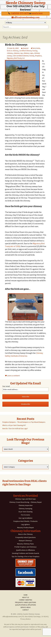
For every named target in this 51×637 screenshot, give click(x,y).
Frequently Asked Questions (25, 537)
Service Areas (25, 607)
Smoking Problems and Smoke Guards (25, 553)
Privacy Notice (25, 619)
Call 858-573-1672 (20, 13)
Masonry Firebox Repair (25, 527)
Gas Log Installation (25, 518)
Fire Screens (25, 515)
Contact (25, 610)
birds (38, 48)
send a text (37, 13)
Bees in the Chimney (25, 534)
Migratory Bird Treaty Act (16, 58)
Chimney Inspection (25, 505)
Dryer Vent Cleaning (25, 512)
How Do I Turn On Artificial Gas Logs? (15, 428)
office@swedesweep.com (26, 17)
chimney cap (18, 53)
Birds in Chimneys (16, 44)
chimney (10, 53)
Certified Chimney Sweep (28, 51)
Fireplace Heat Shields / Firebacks (25, 521)
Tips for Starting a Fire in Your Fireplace (25, 556)
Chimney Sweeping (25, 508)
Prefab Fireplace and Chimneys (25, 547)
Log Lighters (25, 524)
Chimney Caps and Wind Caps (25, 499)
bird (34, 48)
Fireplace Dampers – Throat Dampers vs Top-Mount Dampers (23, 422)
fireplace (38, 56)
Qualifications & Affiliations (25, 550)
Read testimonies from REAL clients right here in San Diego (24, 482)
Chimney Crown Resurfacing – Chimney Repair (25, 502)
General (25, 48)
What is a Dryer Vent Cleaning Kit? (14, 425)
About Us (25, 597)
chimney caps (28, 53)
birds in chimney (13, 51)
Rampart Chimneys (25, 540)
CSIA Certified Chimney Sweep (23, 56)
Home (26, 595)
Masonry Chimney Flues (25, 544)
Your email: (6, 386)
